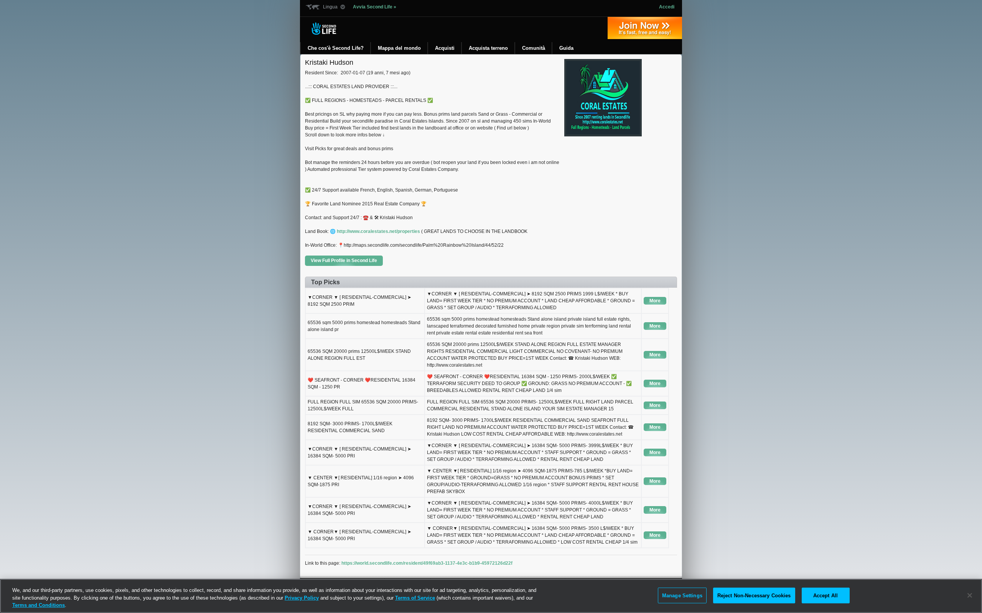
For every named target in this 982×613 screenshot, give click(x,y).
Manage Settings (682, 595)
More (655, 300)
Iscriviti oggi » (645, 28)
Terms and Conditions (38, 605)
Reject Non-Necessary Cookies (754, 595)
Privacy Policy (302, 598)
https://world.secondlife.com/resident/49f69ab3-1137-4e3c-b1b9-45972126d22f (426, 563)
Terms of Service (415, 598)
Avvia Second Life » (374, 7)
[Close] (969, 595)
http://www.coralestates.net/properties (378, 231)
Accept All (825, 595)
